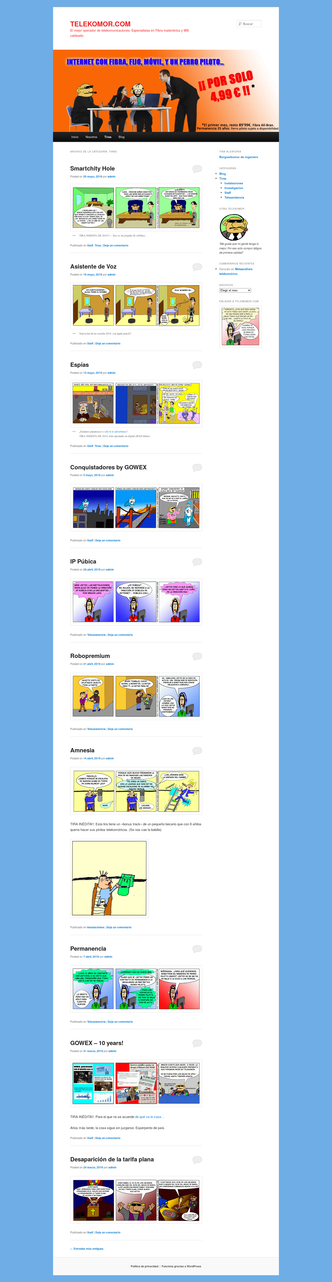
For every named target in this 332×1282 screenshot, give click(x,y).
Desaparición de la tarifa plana (112, 1159)
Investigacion (233, 188)
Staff (90, 245)
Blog (121, 137)
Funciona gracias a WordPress (181, 1266)
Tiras (107, 137)
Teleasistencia (96, 635)
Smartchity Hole (92, 168)
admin (111, 176)
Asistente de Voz (93, 266)
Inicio (74, 137)
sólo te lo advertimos (115, 431)
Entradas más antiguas (86, 1249)
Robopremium (90, 655)
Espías (79, 364)
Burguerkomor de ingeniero (238, 157)
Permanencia (88, 948)
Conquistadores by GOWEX (108, 467)
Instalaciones (95, 927)
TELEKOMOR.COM (100, 23)
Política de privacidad (144, 1266)
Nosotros (91, 137)
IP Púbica (83, 561)
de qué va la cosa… (150, 1116)
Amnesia (82, 750)
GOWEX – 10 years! (97, 1043)
